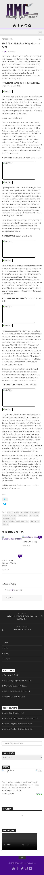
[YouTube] (14, 25)
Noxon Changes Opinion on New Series (17, 681)
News (6, 648)
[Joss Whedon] (4, 779)
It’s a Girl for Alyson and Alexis (14, 697)
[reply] (37, 794)
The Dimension (7, 39)
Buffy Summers (34, 512)
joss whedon (6, 518)
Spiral (13, 518)
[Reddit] (29, 25)
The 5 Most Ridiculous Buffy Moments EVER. (15, 521)
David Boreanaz (23, 515)
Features (7, 659)
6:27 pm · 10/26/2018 (8, 794)
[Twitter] (22, 25)
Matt (5, 52)
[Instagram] (25, 25)
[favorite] (41, 794)
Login (11, 590)
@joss (8, 772)
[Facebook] (18, 25)
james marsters (34, 515)
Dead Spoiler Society (29, 542)
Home (6, 643)
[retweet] (39, 794)
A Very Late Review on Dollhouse (15, 686)
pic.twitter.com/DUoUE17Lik (11, 790)
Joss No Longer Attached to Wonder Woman (9, 563)
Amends (9, 512)
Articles (16, 512)
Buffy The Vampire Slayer (10, 515)
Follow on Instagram (23, 820)
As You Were (24, 512)
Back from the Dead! (11, 675)
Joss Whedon (10, 770)
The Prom (5, 524)
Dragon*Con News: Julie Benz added (17, 691)
